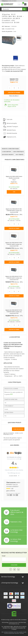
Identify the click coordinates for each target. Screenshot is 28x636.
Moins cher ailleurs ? (14, 95)
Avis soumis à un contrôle (13, 459)
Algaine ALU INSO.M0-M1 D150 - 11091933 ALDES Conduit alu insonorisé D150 (14, 311)
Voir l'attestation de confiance (14, 457)
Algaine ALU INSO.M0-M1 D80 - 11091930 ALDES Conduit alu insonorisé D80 (14, 210)
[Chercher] (24, 10)
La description (6, 151)
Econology (7, 619)
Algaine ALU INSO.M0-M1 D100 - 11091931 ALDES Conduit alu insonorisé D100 (14, 244)
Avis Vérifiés (19, 154)
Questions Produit (8, 154)
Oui (9, 495)
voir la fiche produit (14, 187)
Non (15, 495)
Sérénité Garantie (12, 133)
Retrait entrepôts (12, 123)
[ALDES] (14, 56)
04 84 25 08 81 (12, 1)
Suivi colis (9, 119)
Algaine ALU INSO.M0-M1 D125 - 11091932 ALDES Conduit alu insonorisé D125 (14, 278)
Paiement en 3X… (12, 137)
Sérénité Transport (12, 126)
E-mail (3, 556)
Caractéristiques (18, 151)
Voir (14, 192)
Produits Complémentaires (10, 148)
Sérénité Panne (11, 130)
